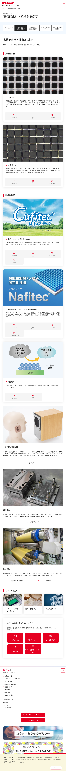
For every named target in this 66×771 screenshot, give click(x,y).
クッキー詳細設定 (7, 707)
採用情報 (7, 692)
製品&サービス (9, 676)
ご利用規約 (5, 702)
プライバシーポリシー (8, 699)
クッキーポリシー (7, 705)
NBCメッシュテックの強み (12, 679)
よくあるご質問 (9, 695)
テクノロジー (8, 681)
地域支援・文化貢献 (10, 684)
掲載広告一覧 (8, 687)
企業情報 (7, 690)
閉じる (56, 768)
